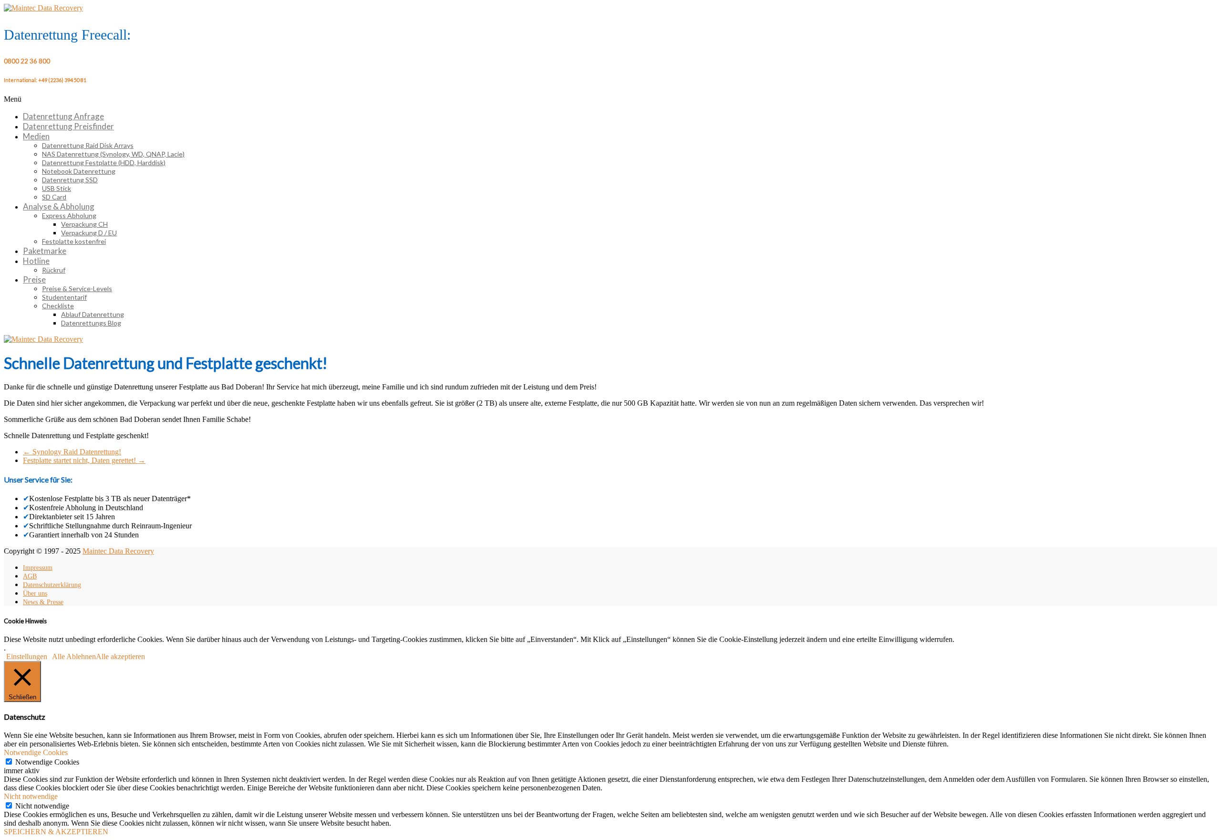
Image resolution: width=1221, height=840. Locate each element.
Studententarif (64, 297)
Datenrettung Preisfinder (68, 126)
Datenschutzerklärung (52, 584)
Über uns (35, 593)
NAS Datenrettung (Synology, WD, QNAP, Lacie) (113, 154)
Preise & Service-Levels (77, 288)
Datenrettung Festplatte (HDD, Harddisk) (104, 162)
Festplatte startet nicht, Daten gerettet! (84, 460)
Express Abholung (69, 215)
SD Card (54, 197)
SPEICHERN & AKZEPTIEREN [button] (56, 832)
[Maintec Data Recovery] (43, 339)
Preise (34, 279)
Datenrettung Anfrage (63, 116)
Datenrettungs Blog (91, 323)
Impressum (37, 567)
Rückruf (53, 270)
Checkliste (58, 306)
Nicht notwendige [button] (31, 796)
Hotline (36, 261)
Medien (36, 136)
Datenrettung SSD (70, 180)
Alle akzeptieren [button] (120, 656)
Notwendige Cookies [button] (36, 752)
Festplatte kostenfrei (74, 241)
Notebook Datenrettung (78, 171)
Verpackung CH (84, 224)
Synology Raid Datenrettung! (72, 452)
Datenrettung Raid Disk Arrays (88, 145)
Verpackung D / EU (89, 233)
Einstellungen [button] (26, 656)
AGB (30, 576)
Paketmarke (44, 251)
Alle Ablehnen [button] (74, 656)
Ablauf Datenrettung (92, 314)
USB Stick (56, 188)
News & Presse (43, 602)
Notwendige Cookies (47, 762)
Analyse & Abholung (58, 206)
